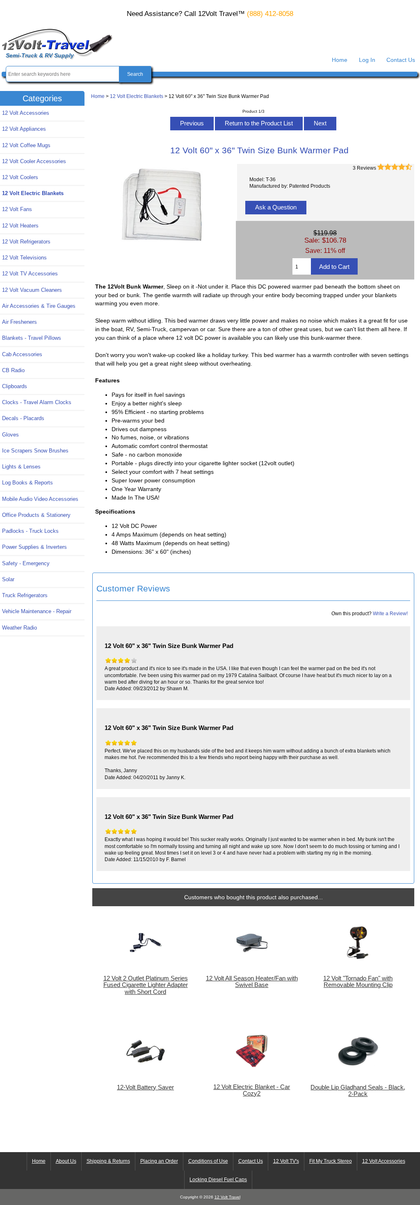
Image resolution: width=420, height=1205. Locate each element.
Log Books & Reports (27, 483)
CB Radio (13, 370)
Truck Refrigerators (25, 595)
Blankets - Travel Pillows (31, 338)
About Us (66, 1161)
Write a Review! (390, 613)
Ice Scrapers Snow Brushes (35, 451)
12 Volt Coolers (20, 177)
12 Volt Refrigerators (26, 242)
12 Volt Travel (227, 1197)
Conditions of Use (208, 1161)
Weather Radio (19, 628)
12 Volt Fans (17, 209)
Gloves (10, 435)
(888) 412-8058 (270, 14)
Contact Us (400, 60)
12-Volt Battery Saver (145, 1087)
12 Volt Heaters (20, 226)
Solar (8, 579)
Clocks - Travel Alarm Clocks (36, 402)
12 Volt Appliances (24, 129)
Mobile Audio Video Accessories (40, 499)
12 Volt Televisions (24, 258)
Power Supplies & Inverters (34, 547)
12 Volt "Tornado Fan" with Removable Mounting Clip (358, 981)
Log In (367, 60)
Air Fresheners (19, 322)
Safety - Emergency (26, 563)
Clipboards (14, 386)
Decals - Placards (23, 418)
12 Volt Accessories (25, 113)
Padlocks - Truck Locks (30, 531)
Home (339, 60)
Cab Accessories (22, 354)
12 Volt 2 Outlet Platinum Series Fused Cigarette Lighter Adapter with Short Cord (145, 985)
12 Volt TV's (286, 1161)
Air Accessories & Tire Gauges (38, 306)
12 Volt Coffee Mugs (26, 145)
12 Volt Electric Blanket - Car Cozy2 (251, 1090)
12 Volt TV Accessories (30, 274)
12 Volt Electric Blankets (136, 96)
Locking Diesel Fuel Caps (218, 1179)
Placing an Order (159, 1161)
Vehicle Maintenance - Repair (36, 611)
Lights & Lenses (21, 467)
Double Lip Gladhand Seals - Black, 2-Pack (357, 1090)
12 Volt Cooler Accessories (34, 161)
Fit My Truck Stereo (330, 1161)
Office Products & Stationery (36, 515)
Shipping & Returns (108, 1161)
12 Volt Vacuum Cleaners (32, 290)
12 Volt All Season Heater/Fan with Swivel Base (252, 981)
